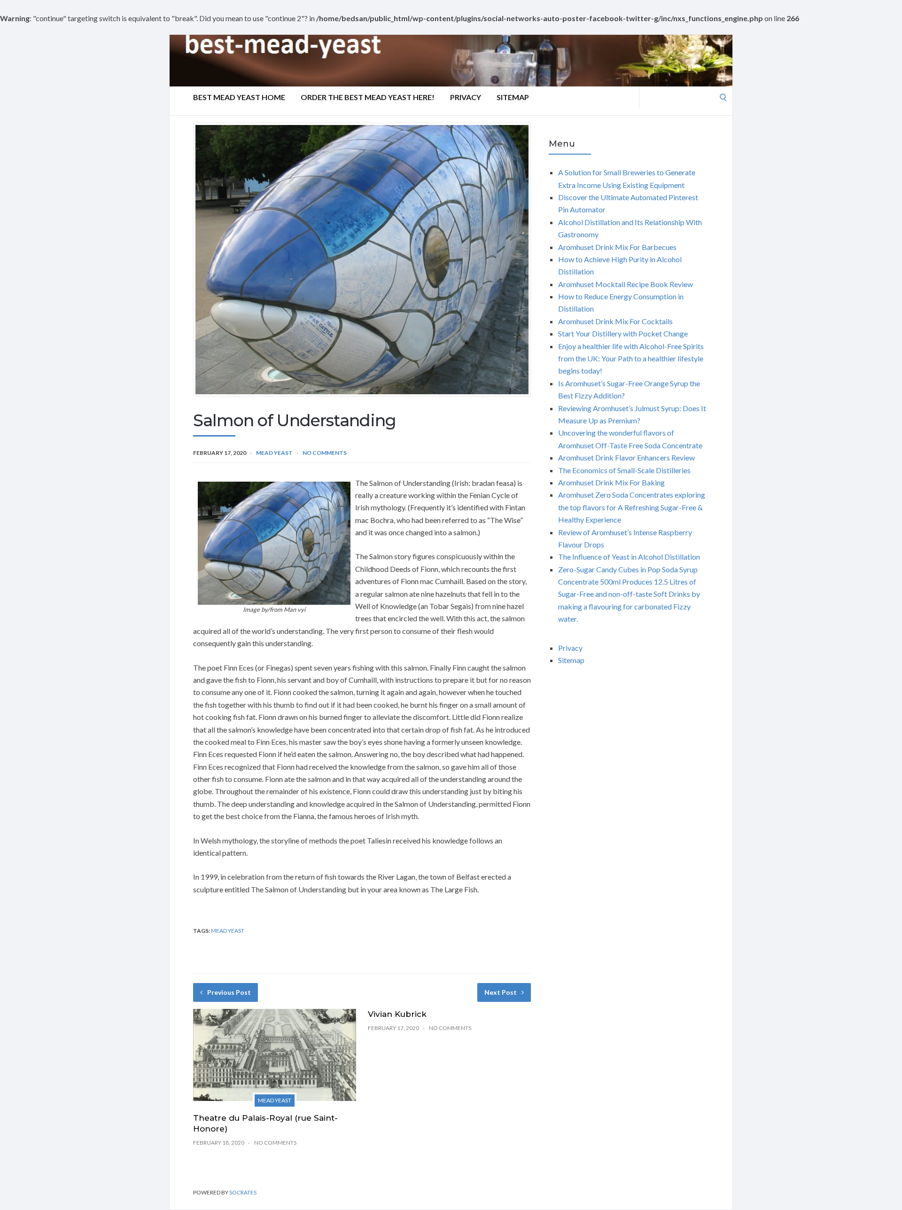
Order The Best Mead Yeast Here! (368, 97)
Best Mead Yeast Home (239, 97)
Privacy (465, 97)
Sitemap (513, 97)
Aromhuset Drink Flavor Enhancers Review (626, 457)
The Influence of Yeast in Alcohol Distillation (629, 556)
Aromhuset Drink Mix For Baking (611, 482)
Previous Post (229, 992)
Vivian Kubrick (397, 1014)
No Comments (325, 452)
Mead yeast (274, 452)
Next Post (500, 992)
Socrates (243, 1192)
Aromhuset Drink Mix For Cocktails (615, 321)
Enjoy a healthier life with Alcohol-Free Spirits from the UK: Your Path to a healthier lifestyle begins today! (631, 358)
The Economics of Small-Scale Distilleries (624, 470)
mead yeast (227, 930)
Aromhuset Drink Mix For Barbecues (617, 246)
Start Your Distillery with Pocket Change (623, 333)
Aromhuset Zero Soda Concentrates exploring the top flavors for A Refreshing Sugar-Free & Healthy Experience (631, 507)
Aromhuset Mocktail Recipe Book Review (625, 284)
